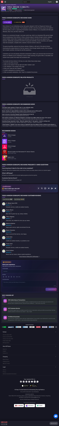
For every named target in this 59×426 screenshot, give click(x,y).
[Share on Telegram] (48, 188)
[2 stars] (6, 277)
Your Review (5, 279)
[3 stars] (9, 277)
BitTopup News (6, 342)
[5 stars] (14, 277)
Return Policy (6, 359)
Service (4, 369)
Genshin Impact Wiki (7, 334)
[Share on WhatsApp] (45, 188)
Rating (4, 274)
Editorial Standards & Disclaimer (9, 373)
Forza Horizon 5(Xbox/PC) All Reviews (28, 256)
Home (2, 4)
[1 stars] (3, 277)
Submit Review (51, 289)
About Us (5, 349)
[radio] (6, 211)
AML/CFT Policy (6, 363)
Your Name (5, 268)
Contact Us (5, 353)
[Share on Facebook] (38, 188)
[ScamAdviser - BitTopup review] (19, 405)
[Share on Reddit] (55, 188)
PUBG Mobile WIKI (7, 340)
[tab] (7, 22)
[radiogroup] (9, 211)
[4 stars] (11, 277)
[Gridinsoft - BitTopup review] (30, 405)
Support (4, 351)
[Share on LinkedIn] (52, 188)
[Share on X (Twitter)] (41, 188)
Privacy (4, 371)
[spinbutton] (4, 424)
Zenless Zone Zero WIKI (8, 338)
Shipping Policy (6, 361)
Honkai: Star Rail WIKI (7, 336)
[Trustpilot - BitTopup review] (40, 405)
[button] (29, 332)
